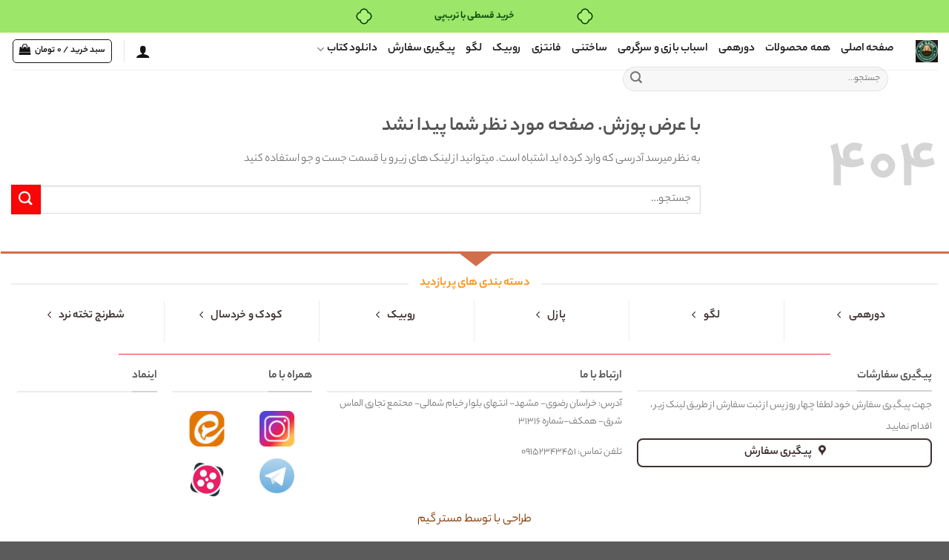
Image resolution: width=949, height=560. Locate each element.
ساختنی (589, 49)
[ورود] (143, 51)
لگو (474, 49)
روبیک (506, 49)
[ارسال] (636, 79)
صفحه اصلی (867, 49)
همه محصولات (797, 49)
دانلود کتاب (352, 49)
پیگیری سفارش (421, 49)
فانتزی (546, 49)
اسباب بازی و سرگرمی (663, 49)
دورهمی (736, 49)
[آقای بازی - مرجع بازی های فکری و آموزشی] (927, 51)
